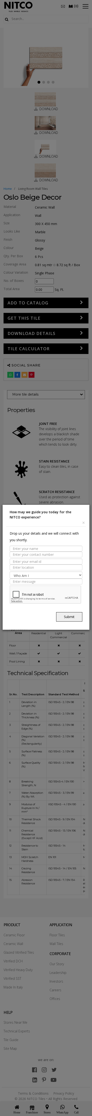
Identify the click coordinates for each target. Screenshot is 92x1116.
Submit (69, 616)
